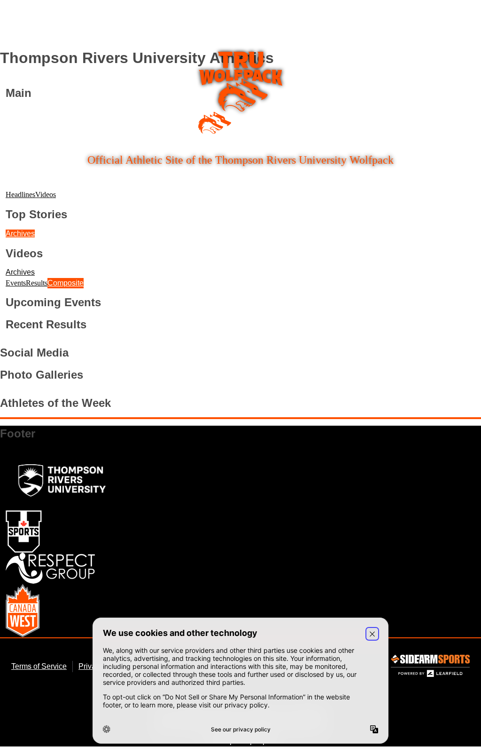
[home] (240, 93)
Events (16, 283)
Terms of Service (39, 666)
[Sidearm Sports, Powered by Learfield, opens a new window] (430, 668)
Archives (20, 234)
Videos (45, 194)
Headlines (20, 194)
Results (36, 283)
